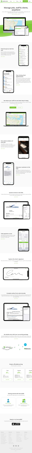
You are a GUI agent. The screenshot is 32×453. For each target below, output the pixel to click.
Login (29, 1)
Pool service (10, 439)
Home (11, 1)
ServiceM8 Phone (3, 439)
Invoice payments (3, 437)
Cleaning (10, 437)
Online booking (3, 441)
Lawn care (10, 441)
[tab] (13, 107)
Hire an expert (18, 437)
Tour (14, 1)
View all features (3, 443)
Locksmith (10, 438)
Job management (3, 433)
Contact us (25, 439)
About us (25, 433)
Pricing (17, 1)
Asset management (3, 440)
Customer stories (18, 438)
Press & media (26, 438)
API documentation (19, 441)
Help (20, 1)
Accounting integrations (4, 442)
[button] (16, 451)
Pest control (10, 440)
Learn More (3, 56)
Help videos (18, 433)
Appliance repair (11, 442)
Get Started (25, 1)
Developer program (19, 440)
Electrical (10, 433)
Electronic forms (3, 438)
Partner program (18, 439)
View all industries (11, 443)
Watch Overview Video (15, 14)
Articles (25, 437)
